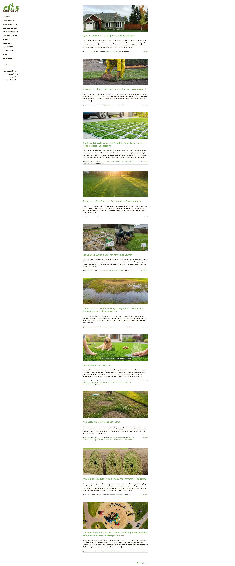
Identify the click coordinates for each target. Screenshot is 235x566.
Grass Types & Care (114, 380)
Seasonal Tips (90, 163)
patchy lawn (102, 382)
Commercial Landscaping (115, 494)
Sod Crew (86, 51)
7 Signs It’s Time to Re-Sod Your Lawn (101, 422)
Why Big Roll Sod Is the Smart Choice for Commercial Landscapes (115, 479)
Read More (144, 51)
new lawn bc (95, 382)
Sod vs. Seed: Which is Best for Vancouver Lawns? (107, 255)
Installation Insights (111, 105)
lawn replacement (87, 382)
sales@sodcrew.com (9, 65)
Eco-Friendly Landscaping (114, 161)
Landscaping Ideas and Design (114, 51)
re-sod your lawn (110, 382)
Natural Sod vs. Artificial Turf (97, 365)
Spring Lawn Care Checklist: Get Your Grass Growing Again (112, 201)
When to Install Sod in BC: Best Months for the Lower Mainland (114, 89)
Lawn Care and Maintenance (114, 217)
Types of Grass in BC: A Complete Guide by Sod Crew (109, 35)
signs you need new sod (121, 382)
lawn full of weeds (128, 380)
